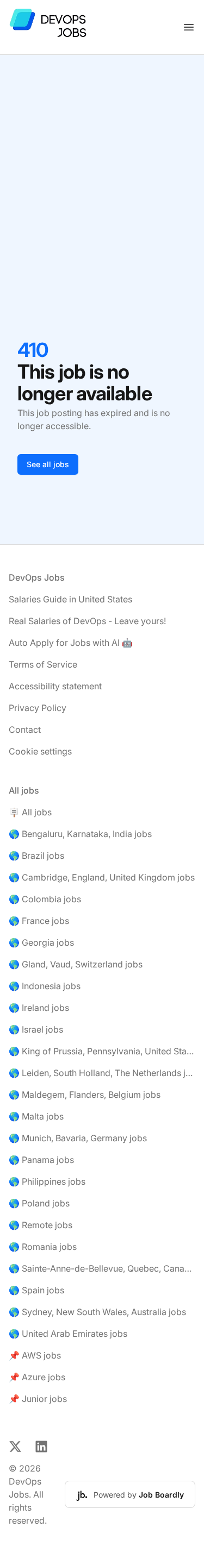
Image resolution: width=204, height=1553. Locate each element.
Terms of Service (43, 664)
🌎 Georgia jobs (41, 942)
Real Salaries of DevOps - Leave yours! (87, 620)
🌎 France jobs (39, 920)
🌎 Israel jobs (36, 1029)
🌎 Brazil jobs (36, 855)
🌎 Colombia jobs (45, 899)
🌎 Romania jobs (43, 1246)
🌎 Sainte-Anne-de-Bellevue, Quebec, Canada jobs (102, 1268)
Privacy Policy (37, 707)
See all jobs (48, 464)
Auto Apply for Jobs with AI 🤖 (71, 642)
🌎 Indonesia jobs (45, 985)
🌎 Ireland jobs (39, 1007)
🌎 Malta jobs (36, 1116)
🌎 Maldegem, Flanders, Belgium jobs (84, 1094)
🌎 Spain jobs (36, 1290)
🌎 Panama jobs (41, 1159)
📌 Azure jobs (37, 1377)
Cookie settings (40, 751)
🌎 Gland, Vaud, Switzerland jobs (76, 964)
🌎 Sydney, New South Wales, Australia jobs (97, 1311)
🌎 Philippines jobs (47, 1181)
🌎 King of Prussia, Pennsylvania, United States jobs (102, 1051)
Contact (25, 729)
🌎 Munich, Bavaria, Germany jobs (78, 1138)
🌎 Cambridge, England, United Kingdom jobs (102, 877)
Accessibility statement (55, 686)
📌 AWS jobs (35, 1355)
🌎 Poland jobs (39, 1203)
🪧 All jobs (30, 812)
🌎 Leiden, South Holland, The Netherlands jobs (102, 1072)
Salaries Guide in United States (70, 599)
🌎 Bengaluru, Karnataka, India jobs (80, 833)
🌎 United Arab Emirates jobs (68, 1333)
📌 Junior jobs (38, 1398)
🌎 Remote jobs (40, 1224)
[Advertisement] (102, 162)
